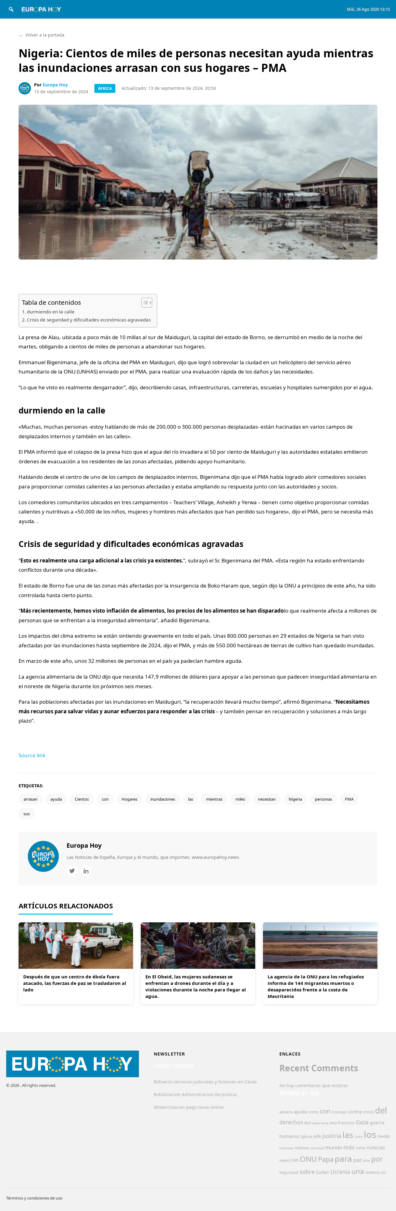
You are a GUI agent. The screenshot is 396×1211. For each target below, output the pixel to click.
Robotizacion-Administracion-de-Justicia (195, 1094)
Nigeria (295, 799)
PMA (349, 799)
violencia (372, 1172)
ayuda (56, 799)
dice (307, 1123)
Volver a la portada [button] (41, 35)
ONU (308, 1159)
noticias (376, 1147)
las (190, 799)
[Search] (11, 9)
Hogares (129, 799)
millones (302, 1148)
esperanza (320, 1123)
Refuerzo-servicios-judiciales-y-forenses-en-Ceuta (205, 1082)
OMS (295, 1160)
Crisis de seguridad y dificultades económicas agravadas (89, 320)
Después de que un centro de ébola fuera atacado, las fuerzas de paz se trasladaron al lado (74, 983)
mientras (214, 799)
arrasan (30, 799)
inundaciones (162, 799)
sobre (307, 1171)
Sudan (322, 1172)
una (357, 1171)
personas (323, 799)
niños (361, 1148)
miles (240, 799)
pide (366, 1160)
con (105, 799)
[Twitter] (72, 870)
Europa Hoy (55, 85)
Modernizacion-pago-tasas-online (189, 1107)
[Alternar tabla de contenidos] (144, 302)
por (377, 1159)
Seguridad (288, 1172)
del (381, 1110)
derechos (291, 1122)
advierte (286, 1112)
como (313, 1112)
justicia (331, 1135)
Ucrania (340, 1171)
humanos (289, 1136)
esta (333, 1123)
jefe (317, 1136)
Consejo (339, 1112)
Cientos (82, 799)
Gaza (362, 1122)
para (343, 1158)
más (349, 1147)
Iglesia (306, 1136)
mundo (333, 1147)
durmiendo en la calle (51, 311)
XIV (383, 1172)
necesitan (267, 799)
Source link (32, 755)
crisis (368, 1112)
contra (355, 1111)
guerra (377, 1122)
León (359, 1136)
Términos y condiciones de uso (34, 1198)
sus (27, 813)
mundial (317, 1148)
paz (357, 1159)
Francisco (346, 1123)
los (370, 1134)
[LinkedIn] (85, 870)
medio (383, 1136)
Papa (326, 1159)
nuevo (284, 1160)
